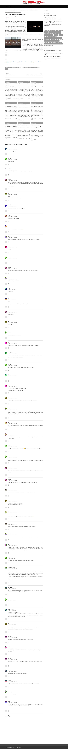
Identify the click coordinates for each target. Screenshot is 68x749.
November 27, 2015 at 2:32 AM (12, 501)
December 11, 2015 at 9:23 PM (12, 637)
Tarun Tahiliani (46, 45)
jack (6, 99)
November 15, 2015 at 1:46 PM (12, 237)
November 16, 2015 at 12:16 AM (12, 268)
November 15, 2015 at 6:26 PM (12, 258)
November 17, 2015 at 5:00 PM (12, 299)
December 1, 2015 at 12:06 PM (12, 568)
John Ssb (9, 168)
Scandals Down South (51, 17)
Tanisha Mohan (60, 43)
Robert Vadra (46, 42)
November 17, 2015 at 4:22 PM (12, 289)
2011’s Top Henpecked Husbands (10, 124)
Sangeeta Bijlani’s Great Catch (35, 104)
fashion (60, 31)
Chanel (61, 30)
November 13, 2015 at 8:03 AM (12, 149)
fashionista (51, 33)
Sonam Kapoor (52, 43)
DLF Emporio (55, 31)
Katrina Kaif (46, 36)
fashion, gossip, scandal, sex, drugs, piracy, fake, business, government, (13, 12)
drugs (15, 67)
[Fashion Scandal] (34, 2)
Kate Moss (60, 34)
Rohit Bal (50, 42)
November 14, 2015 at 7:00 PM (12, 216)
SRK (55, 43)
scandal (30, 67)
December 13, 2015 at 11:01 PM (12, 671)
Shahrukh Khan (46, 43)
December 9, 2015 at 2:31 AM (12, 624)
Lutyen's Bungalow (25, 67)
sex (32, 67)
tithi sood (38, 67)
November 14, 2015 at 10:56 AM (12, 206)
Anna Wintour (53, 30)
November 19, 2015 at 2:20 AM (12, 322)
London (56, 37)
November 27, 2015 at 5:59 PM (12, 545)
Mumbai (61, 39)
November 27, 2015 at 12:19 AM (12, 490)
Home (6, 6)
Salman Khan (55, 42)
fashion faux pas (46, 33)
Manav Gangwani (46, 39)
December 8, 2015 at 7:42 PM (12, 610)
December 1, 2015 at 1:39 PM (12, 588)
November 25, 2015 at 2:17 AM (12, 398)
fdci (55, 33)
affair (9, 67)
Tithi (35, 67)
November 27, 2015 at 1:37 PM (12, 524)
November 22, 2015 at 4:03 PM (12, 375)
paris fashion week (47, 40)
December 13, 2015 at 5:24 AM (12, 659)
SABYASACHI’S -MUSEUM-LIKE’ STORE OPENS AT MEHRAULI (52, 50)
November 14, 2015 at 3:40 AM (12, 194)
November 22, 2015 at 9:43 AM (12, 365)
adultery (6, 67)
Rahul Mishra (57, 40)
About (10, 6)
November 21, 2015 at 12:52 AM (12, 343)
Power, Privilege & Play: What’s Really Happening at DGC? (52, 56)
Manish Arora (52, 39)
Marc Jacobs (57, 39)
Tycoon (6, 69)
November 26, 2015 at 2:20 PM (12, 457)
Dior (49, 31)
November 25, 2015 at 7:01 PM (12, 446)
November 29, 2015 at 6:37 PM (12, 558)
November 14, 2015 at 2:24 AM (12, 180)
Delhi (12, 67)
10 (28, 138)
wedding (51, 45)
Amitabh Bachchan (47, 30)
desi (47, 31)
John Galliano (46, 34)
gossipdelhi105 (10, 587)
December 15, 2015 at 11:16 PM (12, 681)
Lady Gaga (55, 36)
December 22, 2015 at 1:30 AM (12, 702)
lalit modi (52, 37)
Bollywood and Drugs (8, 104)
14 (15, 118)
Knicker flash (51, 36)
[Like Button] (6, 55)
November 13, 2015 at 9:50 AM (12, 159)
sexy (60, 42)
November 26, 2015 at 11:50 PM (12, 468)
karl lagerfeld (56, 34)
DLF (52, 31)
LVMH (61, 37)
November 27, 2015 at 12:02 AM (12, 480)
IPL (60, 33)
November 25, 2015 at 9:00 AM (12, 409)
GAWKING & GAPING (52, 15)
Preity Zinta (52, 40)
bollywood (57, 30)
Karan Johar (51, 34)
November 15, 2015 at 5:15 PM (12, 247)
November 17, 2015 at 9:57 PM (12, 312)
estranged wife (19, 67)
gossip (58, 33)
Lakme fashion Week (47, 37)
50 (41, 16)
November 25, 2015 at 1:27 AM (12, 386)
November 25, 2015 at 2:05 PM (12, 423)
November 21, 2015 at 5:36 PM (12, 353)
